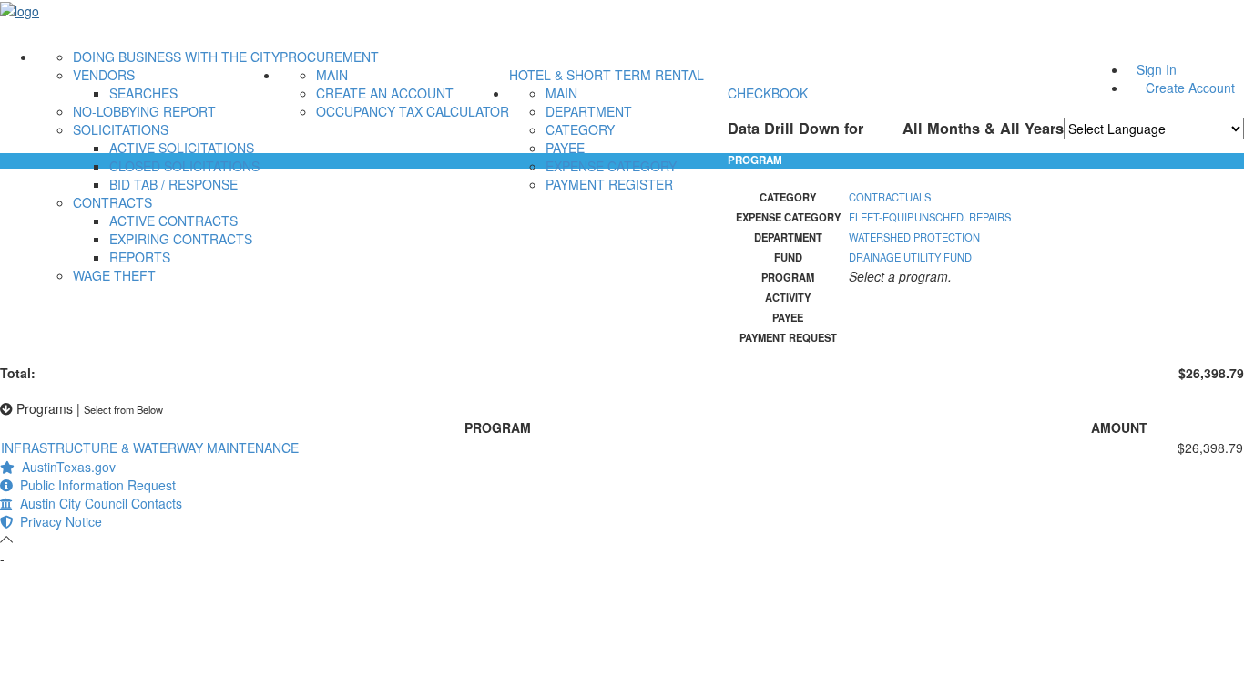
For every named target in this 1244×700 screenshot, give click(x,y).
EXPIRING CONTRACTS (180, 239)
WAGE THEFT (114, 275)
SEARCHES (143, 93)
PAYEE (565, 148)
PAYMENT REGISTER (609, 184)
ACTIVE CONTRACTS (173, 220)
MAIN (332, 75)
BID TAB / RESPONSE (173, 184)
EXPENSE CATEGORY (611, 166)
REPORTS (139, 257)
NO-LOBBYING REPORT (144, 111)
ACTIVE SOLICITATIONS (181, 148)
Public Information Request (94, 485)
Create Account (1190, 87)
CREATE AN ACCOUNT (385, 93)
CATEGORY (580, 129)
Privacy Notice (57, 521)
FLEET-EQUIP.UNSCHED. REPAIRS (930, 217)
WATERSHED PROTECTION (914, 237)
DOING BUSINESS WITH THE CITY (176, 56)
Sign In (1157, 69)
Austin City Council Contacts (97, 503)
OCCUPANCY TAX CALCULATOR (412, 111)
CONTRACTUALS (890, 197)
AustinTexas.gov (65, 467)
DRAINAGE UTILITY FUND (910, 257)
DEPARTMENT (589, 111)
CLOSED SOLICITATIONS (184, 166)
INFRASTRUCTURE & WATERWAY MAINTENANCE (150, 447)
